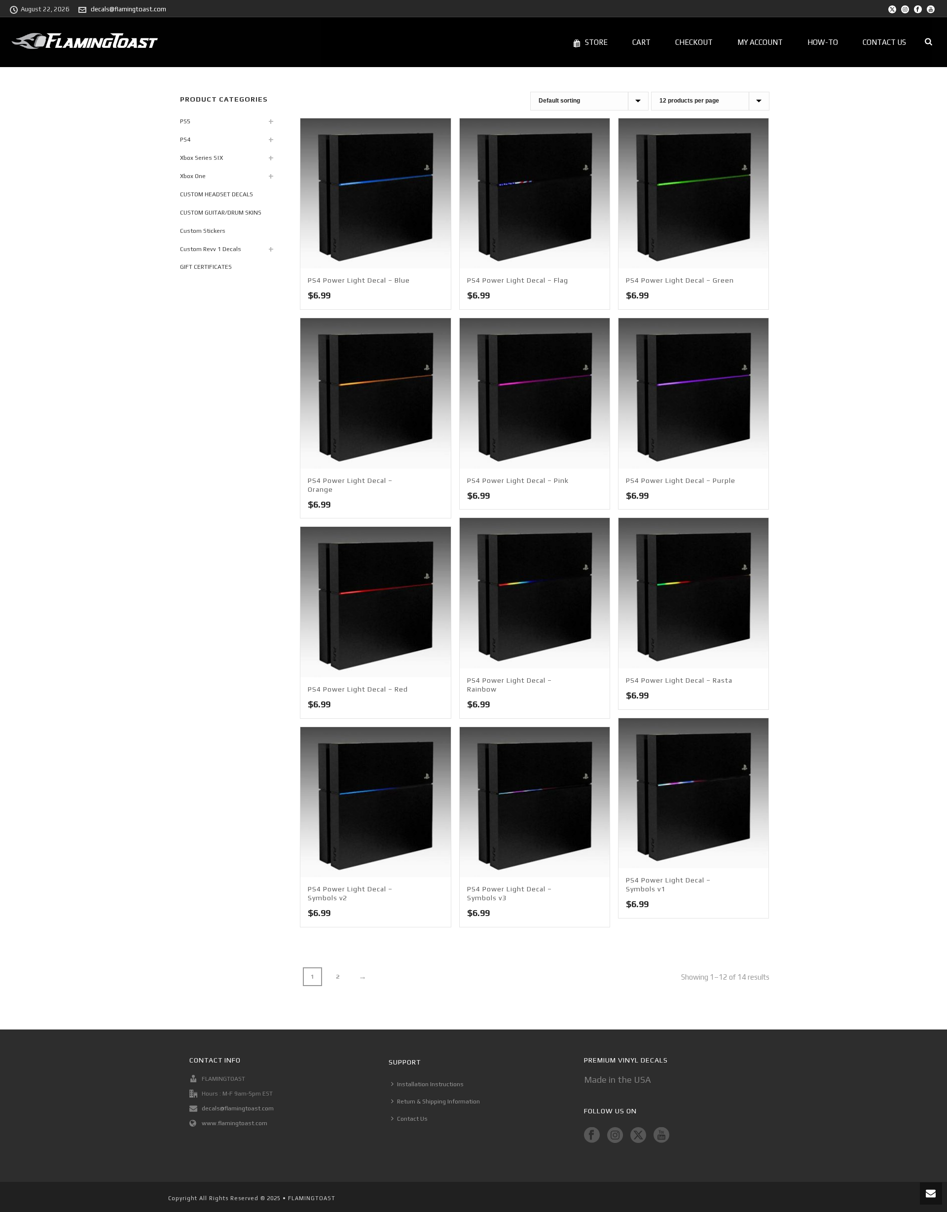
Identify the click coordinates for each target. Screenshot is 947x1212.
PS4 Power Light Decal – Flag (517, 280)
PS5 (185, 121)
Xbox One (193, 176)
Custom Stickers (202, 230)
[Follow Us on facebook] (592, 1135)
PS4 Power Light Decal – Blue (359, 280)
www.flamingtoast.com (234, 1123)
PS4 (185, 139)
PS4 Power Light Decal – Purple (680, 480)
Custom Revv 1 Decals (210, 249)
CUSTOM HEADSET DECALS (216, 194)
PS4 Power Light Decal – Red (358, 689)
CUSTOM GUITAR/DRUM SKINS (220, 212)
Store (596, 42)
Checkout (694, 42)
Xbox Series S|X (201, 157)
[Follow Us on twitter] (638, 1135)
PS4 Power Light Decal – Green (680, 280)
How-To (822, 42)
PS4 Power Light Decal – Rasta (679, 680)
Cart (641, 42)
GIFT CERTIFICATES (206, 266)
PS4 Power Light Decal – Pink (518, 480)
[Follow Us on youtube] (661, 1135)
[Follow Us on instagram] (615, 1135)
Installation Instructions (430, 1084)
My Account (760, 42)
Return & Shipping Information (438, 1101)
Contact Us (884, 42)
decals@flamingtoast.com (128, 9)
